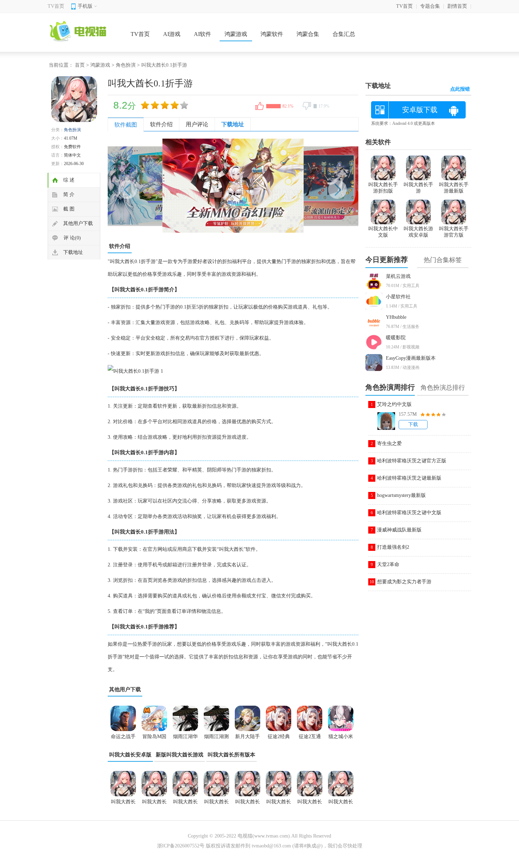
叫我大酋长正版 (185, 804)
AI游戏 (171, 34)
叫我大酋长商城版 (216, 804)
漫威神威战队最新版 (399, 530)
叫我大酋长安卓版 (130, 754)
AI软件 (202, 34)
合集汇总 (344, 34)
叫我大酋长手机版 (278, 804)
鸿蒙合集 (308, 34)
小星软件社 (398, 296)
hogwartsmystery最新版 (401, 495)
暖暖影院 (396, 337)
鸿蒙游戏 (236, 34)
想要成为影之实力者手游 (404, 581)
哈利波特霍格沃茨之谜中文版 (409, 512)
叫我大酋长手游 (418, 188)
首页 (80, 65)
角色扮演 (126, 65)
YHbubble (396, 317)
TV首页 (56, 6)
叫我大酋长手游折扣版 (383, 188)
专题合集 (430, 6)
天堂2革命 (388, 564)
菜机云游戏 (398, 276)
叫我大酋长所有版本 (231, 754)
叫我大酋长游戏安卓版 (309, 804)
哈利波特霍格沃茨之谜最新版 (409, 478)
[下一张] (295, 186)
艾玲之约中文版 (394, 404)
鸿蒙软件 (272, 34)
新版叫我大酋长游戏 (179, 754)
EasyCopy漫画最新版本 (411, 358)
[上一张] (170, 186)
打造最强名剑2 (393, 547)
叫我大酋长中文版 (154, 804)
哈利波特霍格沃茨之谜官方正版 (411, 460)
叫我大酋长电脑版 (123, 804)
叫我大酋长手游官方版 (454, 232)
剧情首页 (457, 6)
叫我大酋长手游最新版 (340, 804)
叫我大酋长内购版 (247, 804)
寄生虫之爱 (389, 443)
